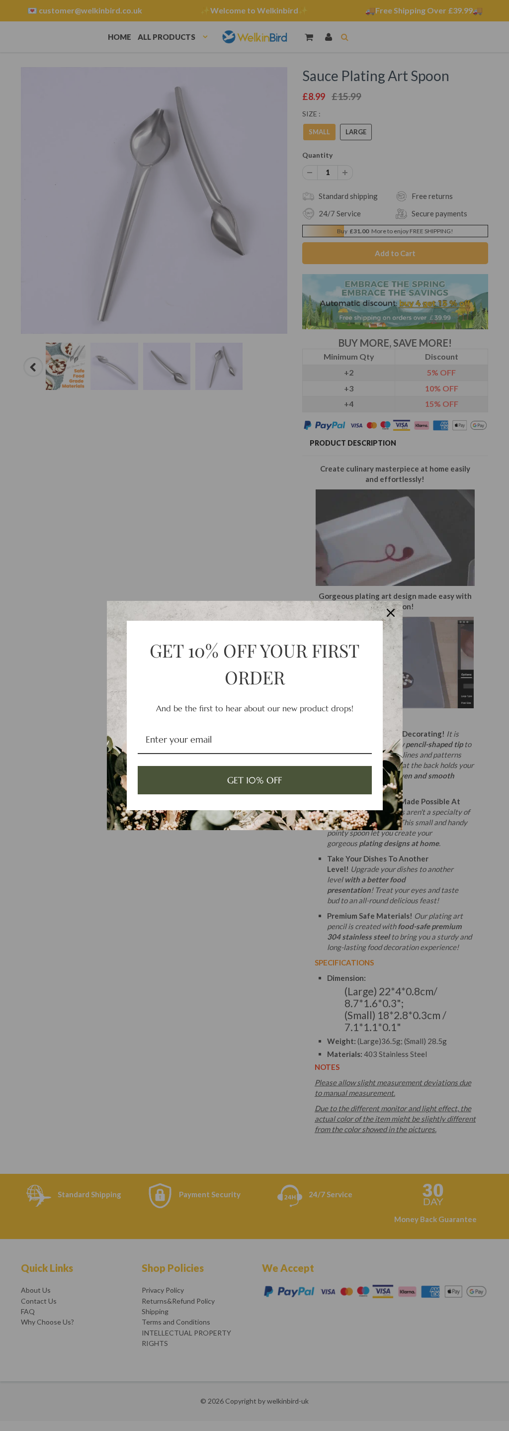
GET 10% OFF (254, 780)
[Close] (391, 613)
